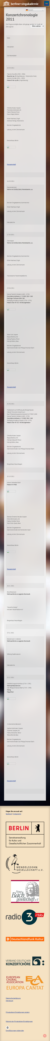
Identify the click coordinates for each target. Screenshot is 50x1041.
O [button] (7, 1027)
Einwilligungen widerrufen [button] (15, 1031)
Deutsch (30, 10)
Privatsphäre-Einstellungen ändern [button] (18, 1012)
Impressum (9, 1001)
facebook (9, 814)
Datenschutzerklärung (13, 998)
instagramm (17, 814)
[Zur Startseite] (20, 3)
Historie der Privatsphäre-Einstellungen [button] (19, 1021)
